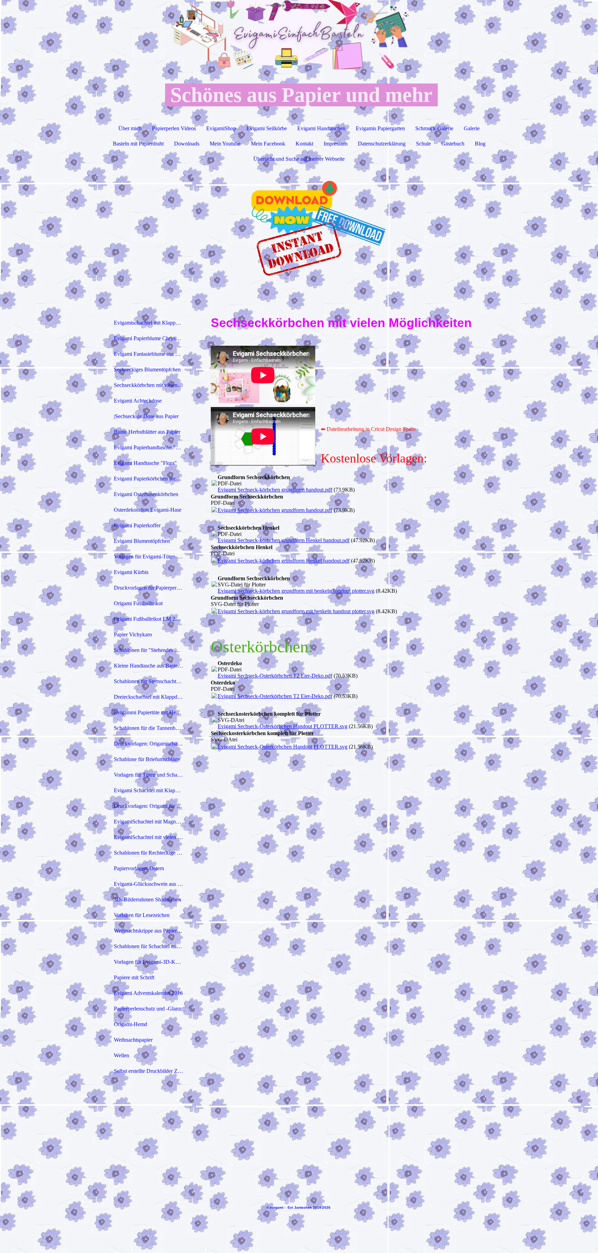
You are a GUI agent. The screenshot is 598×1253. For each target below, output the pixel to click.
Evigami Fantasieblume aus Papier (151, 354)
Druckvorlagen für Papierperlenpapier (151, 588)
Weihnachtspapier (133, 1040)
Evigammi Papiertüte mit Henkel (149, 712)
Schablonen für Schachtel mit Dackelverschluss (151, 946)
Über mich (130, 128)
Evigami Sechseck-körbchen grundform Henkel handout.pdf (284, 540)
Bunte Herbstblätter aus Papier (147, 432)
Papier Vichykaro (133, 634)
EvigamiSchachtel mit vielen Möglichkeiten (151, 837)
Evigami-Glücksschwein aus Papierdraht (151, 884)
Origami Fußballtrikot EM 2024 (148, 619)
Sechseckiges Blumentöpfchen (147, 369)
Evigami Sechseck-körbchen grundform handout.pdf (275, 490)
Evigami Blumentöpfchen (142, 541)
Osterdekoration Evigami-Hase (147, 510)
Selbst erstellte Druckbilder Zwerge (151, 1071)
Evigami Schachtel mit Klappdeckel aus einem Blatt (151, 790)
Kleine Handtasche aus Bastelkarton (151, 666)
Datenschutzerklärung (382, 144)
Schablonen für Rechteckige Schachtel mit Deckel (151, 853)
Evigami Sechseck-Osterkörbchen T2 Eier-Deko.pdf (275, 676)
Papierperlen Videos (174, 128)
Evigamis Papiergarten (380, 128)
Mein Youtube (225, 144)
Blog (480, 144)
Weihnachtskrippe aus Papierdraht (151, 931)
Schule (423, 144)
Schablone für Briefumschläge (147, 759)
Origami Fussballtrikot (138, 603)
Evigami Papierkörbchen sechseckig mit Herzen (151, 479)
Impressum (335, 144)
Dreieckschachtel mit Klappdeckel (151, 697)
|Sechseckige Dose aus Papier (146, 416)
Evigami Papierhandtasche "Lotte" (151, 447)
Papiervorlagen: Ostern (139, 868)
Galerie (472, 128)
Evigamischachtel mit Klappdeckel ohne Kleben (151, 323)
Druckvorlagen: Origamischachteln (151, 744)
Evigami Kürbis (131, 572)
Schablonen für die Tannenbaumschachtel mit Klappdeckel (151, 728)
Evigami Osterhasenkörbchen (146, 494)
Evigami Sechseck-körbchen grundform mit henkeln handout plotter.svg (296, 591)
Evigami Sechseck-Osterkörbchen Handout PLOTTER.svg (282, 726)
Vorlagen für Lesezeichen (142, 915)
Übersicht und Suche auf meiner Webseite (299, 159)
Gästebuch (452, 144)
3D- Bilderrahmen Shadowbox (147, 899)
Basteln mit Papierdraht (138, 144)
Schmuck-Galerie (434, 128)
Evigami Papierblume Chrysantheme (151, 338)
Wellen (121, 1055)
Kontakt (304, 144)
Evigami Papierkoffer (137, 525)
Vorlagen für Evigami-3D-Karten (150, 962)
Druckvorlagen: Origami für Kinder (151, 806)
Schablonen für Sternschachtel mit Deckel (151, 681)
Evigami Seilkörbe (266, 128)
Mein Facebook (268, 144)
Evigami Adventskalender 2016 (148, 993)
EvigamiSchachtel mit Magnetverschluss (151, 821)
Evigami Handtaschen (321, 128)
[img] (299, 34)
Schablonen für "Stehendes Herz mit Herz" (151, 650)
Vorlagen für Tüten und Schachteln (151, 775)
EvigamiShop (221, 128)
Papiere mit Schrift (134, 977)
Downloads (186, 144)
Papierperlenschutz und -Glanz (147, 1009)
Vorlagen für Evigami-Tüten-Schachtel (151, 556)
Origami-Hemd (130, 1024)
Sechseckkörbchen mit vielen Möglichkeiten (151, 385)
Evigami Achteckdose (138, 401)
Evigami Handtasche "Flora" (145, 463)
